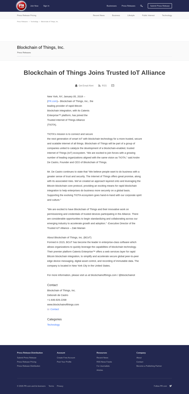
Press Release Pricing (26, 362)
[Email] (112, 85)
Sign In (46, 6)
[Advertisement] (94, 32)
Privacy (60, 386)
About (139, 358)
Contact (54, 309)
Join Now (34, 6)
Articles (100, 370)
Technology (34, 21)
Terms (51, 386)
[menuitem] (141, 6)
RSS (104, 86)
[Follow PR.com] (169, 386)
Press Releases (22, 21)
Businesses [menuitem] (112, 6)
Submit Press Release (160, 6)
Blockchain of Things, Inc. (49, 21)
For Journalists (103, 366)
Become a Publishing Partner (149, 366)
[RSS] (100, 85)
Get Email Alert (86, 86)
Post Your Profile (64, 362)
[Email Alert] (77, 85)
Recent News (102, 358)
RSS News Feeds (104, 362)
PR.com (52, 101)
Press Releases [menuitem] (128, 6)
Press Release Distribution (28, 366)
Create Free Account (66, 358)
